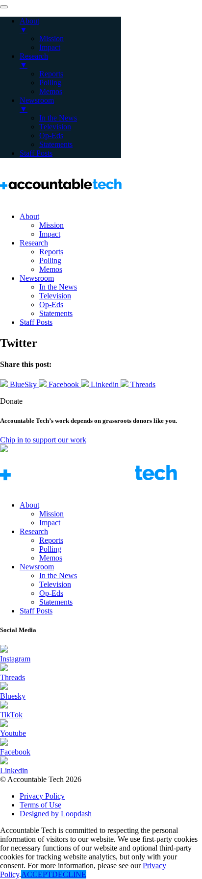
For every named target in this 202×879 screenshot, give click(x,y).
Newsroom (37, 278)
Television (55, 296)
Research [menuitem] (34, 60)
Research (34, 243)
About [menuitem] (29, 25)
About (29, 216)
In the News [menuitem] (58, 118)
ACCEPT (36, 874)
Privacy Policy (42, 796)
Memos (50, 269)
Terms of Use (40, 805)
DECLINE (69, 874)
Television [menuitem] (55, 126)
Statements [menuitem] (56, 144)
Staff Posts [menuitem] (36, 153)
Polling (50, 260)
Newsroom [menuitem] (37, 104)
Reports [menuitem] (51, 74)
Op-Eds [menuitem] (51, 135)
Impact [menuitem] (49, 47)
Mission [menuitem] (51, 38)
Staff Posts (36, 322)
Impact (49, 234)
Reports (51, 251)
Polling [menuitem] (50, 82)
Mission (51, 225)
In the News (58, 287)
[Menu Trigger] (4, 6)
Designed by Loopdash (56, 813)
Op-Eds (51, 304)
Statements (56, 313)
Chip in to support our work (43, 440)
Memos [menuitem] (50, 91)
